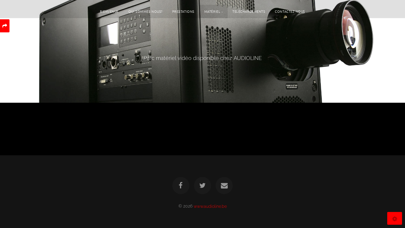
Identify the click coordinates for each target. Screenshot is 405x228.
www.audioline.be (210, 205)
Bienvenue (109, 11)
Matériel (212, 11)
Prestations (183, 11)
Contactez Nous (290, 11)
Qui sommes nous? (145, 11)
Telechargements (248, 11)
